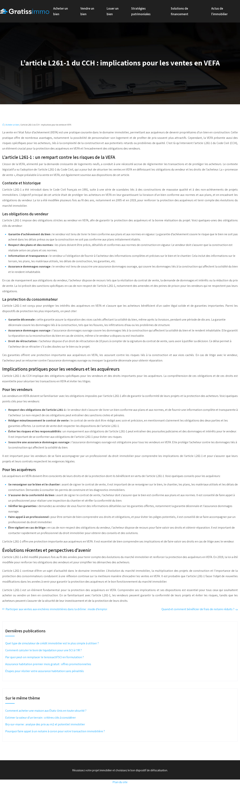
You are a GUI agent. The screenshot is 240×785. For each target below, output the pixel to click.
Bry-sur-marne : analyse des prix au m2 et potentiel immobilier (45, 724)
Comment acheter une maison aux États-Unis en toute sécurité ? (45, 711)
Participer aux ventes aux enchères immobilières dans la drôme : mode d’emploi (56, 609)
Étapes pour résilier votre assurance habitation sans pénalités (44, 671)
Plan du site (120, 782)
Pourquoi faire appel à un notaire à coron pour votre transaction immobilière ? (55, 731)
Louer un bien (112, 11)
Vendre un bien (87, 11)
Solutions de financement (179, 11)
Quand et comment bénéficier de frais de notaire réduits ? (197, 609)
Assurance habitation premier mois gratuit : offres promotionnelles (48, 664)
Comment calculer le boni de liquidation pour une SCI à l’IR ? (43, 650)
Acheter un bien (60, 11)
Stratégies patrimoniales (141, 11)
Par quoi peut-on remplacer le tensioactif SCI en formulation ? (44, 657)
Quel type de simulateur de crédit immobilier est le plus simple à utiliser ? (52, 643)
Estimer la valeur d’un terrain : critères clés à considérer (40, 718)
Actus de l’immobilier (219, 11)
